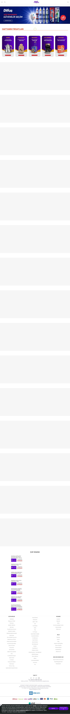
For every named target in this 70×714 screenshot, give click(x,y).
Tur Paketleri (35, 625)
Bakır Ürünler (11, 657)
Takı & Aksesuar (35, 644)
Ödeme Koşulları (58, 645)
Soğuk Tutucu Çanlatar (11, 651)
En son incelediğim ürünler (58, 625)
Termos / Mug (11, 665)
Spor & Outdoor (35, 642)
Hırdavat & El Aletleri (11, 661)
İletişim (58, 639)
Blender (35, 646)
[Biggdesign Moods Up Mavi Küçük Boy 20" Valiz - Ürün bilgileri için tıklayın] (6, 567)
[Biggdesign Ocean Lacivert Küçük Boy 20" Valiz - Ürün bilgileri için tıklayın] (6, 583)
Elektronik (12, 619)
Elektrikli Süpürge (35, 654)
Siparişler (58, 621)
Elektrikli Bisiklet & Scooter (12, 633)
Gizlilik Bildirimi (58, 649)
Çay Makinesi (35, 648)
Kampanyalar (58, 663)
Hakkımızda (58, 629)
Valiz (12, 653)
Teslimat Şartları (58, 647)
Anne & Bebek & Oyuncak (11, 637)
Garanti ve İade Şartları (58, 643)
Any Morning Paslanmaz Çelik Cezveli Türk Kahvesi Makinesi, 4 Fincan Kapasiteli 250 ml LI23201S (16, 606)
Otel (35, 623)
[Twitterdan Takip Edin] (31, 678)
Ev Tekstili (12, 659)
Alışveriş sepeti (58, 627)
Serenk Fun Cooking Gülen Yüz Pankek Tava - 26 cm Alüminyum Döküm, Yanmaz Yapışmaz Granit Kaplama (16, 557)
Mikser (35, 658)
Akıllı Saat (12, 627)
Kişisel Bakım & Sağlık (35, 633)
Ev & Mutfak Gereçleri (12, 655)
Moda (35, 627)
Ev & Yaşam (35, 631)
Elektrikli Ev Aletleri (11, 631)
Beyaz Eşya (12, 635)
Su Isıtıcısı (35, 662)
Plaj (35, 629)
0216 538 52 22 (36, 680)
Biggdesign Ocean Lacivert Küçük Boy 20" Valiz (16, 581)
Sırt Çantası (12, 647)
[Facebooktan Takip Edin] (34, 678)
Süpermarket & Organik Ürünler (11, 667)
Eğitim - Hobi (35, 621)
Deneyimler (35, 619)
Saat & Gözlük (35, 640)
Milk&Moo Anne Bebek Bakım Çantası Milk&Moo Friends (16, 573)
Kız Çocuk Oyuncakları (11, 643)
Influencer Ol (58, 651)
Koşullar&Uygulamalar (58, 661)
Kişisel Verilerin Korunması (58, 659)
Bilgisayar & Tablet (11, 621)
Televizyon (12, 623)
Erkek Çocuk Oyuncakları (11, 641)
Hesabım (58, 619)
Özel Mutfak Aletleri (35, 660)
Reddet (35, 705)
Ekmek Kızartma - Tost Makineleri (35, 652)
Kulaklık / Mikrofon (11, 625)
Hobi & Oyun (11, 663)
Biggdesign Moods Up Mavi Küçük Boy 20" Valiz (16, 565)
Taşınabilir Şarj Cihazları (11, 629)
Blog (58, 641)
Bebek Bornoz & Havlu (12, 639)
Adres (58, 623)
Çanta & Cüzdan (12, 645)
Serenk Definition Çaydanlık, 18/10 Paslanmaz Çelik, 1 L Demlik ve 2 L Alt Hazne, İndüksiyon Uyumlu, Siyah (16, 590)
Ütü (35, 664)
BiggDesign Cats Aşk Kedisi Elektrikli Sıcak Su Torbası (16, 597)
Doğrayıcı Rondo (35, 650)
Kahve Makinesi (35, 656)
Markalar (58, 637)
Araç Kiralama (35, 617)
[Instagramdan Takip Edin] (36, 678)
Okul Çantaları (11, 649)
